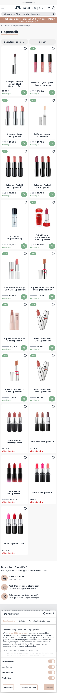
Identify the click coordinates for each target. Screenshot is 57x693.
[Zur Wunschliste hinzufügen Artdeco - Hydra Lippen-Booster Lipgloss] (53, 49)
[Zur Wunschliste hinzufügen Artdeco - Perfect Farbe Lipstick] (53, 151)
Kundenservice (28, 2)
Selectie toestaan (28, 687)
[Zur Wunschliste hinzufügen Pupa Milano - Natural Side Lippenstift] (25, 305)
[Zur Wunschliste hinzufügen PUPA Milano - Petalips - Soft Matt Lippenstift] (25, 254)
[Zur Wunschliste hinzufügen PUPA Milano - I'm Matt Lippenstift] (53, 305)
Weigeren (8, 687)
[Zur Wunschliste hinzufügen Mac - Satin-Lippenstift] (53, 407)
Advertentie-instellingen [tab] (40, 621)
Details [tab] (22, 621)
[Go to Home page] (28, 8)
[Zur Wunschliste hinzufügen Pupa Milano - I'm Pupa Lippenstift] (53, 356)
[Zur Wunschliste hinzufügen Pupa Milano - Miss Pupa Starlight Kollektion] (53, 254)
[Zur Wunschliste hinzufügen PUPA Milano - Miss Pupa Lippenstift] (25, 356)
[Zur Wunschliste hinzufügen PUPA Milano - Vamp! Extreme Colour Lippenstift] (53, 202)
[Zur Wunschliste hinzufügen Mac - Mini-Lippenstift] (53, 458)
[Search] (52, 14)
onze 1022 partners (18, 633)
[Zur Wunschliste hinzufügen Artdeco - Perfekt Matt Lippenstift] (25, 151)
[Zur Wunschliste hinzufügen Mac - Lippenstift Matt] (25, 509)
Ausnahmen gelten (28, 21)
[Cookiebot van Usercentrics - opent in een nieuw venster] (42, 613)
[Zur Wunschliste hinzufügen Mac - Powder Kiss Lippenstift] (25, 407)
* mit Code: (24, 19)
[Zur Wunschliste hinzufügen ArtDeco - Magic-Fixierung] (25, 202)
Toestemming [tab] (9, 621)
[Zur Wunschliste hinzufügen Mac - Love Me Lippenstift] (25, 458)
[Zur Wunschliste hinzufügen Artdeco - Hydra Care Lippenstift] (25, 100)
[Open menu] (2, 7)
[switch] (51, 667)
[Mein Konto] (49, 7)
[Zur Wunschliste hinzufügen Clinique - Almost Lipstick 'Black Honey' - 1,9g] (25, 49)
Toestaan (49, 687)
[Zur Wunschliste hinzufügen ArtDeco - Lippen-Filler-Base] (53, 100)
